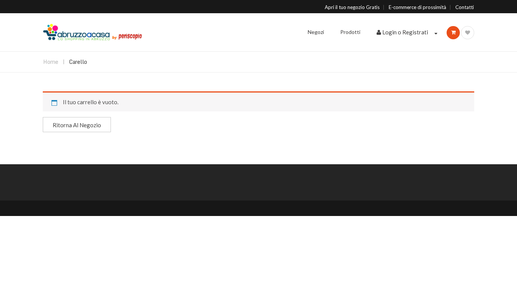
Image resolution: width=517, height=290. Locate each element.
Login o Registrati (405, 32)
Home (50, 61)
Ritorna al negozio (77, 125)
